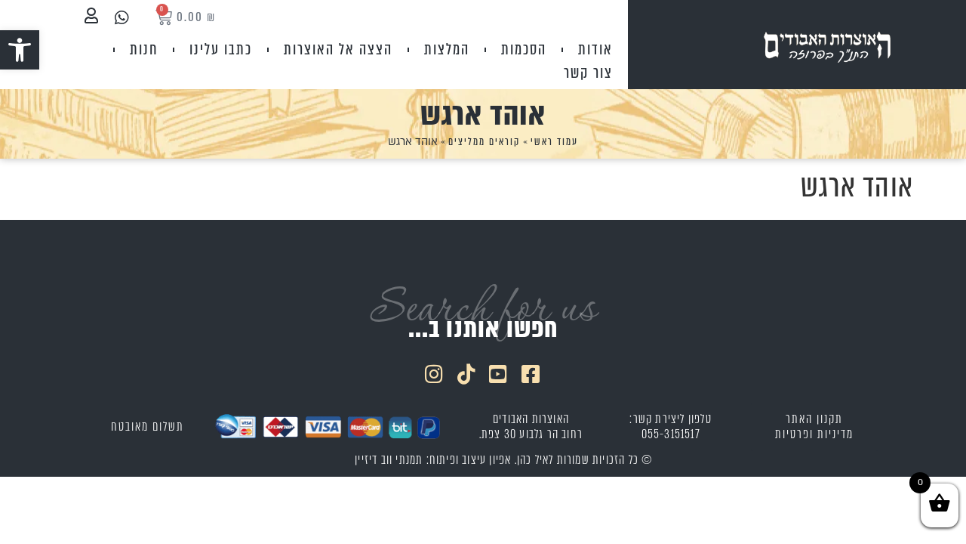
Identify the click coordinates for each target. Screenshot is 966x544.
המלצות (446, 49)
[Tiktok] (467, 373)
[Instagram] (434, 373)
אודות (595, 49)
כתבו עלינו (220, 49)
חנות (144, 49)
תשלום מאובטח (147, 426)
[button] (19, 50)
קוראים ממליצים (484, 141)
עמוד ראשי (554, 141)
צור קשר (588, 73)
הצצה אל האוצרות (338, 49)
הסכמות (523, 49)
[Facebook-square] (531, 373)
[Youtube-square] (499, 373)
